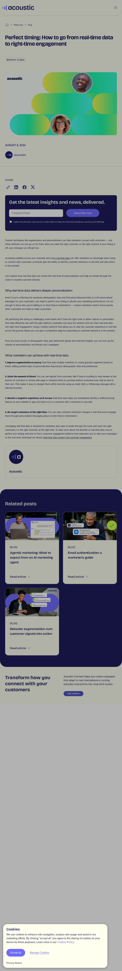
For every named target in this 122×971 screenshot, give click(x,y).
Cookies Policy (65, 942)
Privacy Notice (14, 963)
